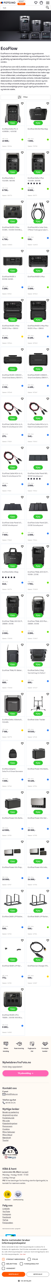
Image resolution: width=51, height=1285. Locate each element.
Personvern (7, 1126)
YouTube (6, 1211)
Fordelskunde (8, 1118)
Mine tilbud (7, 1135)
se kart (25, 1172)
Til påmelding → (25, 1073)
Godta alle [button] (13, 1274)
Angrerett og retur (10, 1115)
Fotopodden (7, 1223)
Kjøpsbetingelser (9, 1123)
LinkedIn (6, 1209)
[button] (25, 1153)
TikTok (5, 1220)
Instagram (6, 1214)
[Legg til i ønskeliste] (22, 103)
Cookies (6, 1129)
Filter (25, 97)
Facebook (6, 1217)
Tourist (5, 1140)
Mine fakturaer (8, 1132)
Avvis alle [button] (37, 1274)
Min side (6, 1121)
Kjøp (12, 123)
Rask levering (19, 1048)
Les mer (23, 1254)
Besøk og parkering (10, 1112)
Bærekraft (6, 1138)
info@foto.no (12, 1094)
